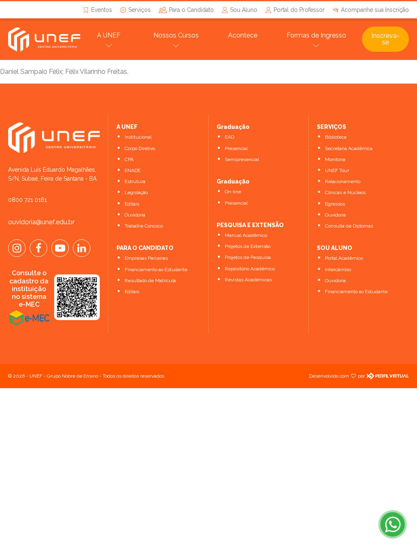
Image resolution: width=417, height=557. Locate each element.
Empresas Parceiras (146, 258)
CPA (129, 159)
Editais (132, 204)
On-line (233, 192)
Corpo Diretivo (140, 148)
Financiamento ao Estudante (156, 269)
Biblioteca (336, 137)
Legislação (136, 192)
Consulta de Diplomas (349, 226)
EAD (229, 137)
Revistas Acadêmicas (248, 280)
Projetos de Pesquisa (248, 257)
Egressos (335, 204)
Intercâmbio (338, 269)
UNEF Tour (337, 170)
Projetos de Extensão (247, 246)
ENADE (132, 170)
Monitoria (335, 159)
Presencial (236, 148)
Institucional (138, 137)
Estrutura (135, 181)
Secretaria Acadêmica (349, 148)
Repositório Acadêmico (250, 269)
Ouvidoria (135, 215)
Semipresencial (242, 159)
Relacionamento (342, 181)
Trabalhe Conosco (144, 226)
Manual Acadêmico (246, 235)
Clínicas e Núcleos (345, 192)
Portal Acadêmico (344, 258)
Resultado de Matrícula (150, 280)
